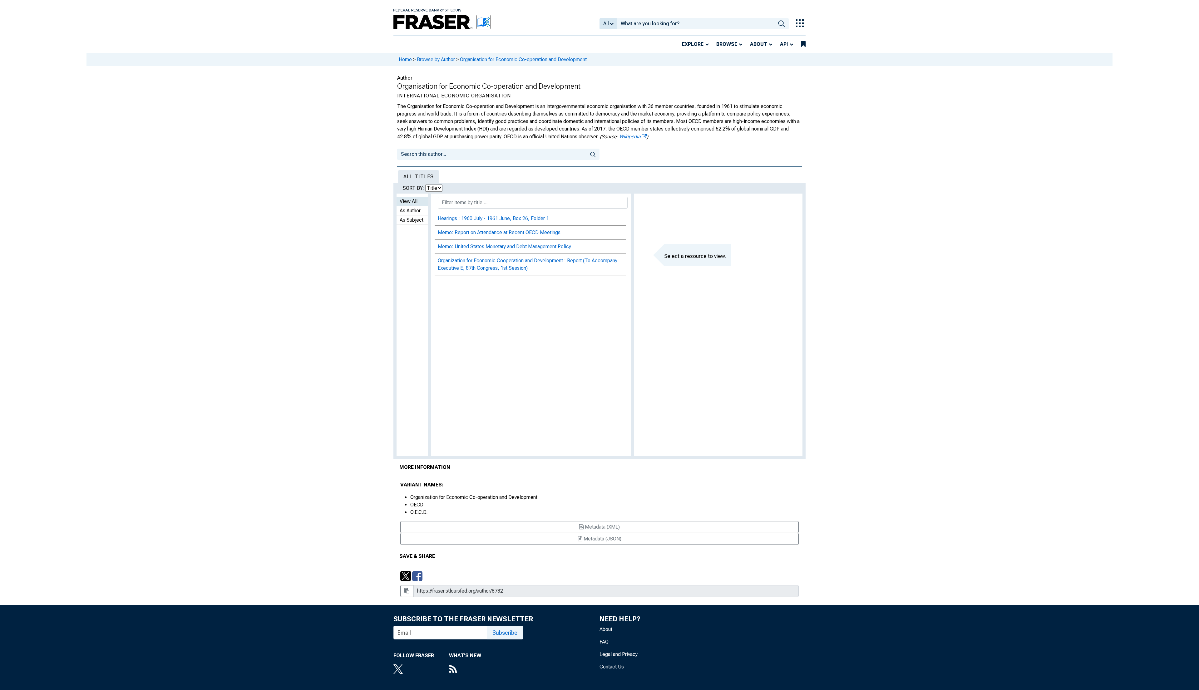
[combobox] (696, 23)
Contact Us (612, 667)
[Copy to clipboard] (406, 591)
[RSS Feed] (465, 669)
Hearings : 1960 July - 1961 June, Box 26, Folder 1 (493, 218)
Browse (726, 44)
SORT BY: (414, 188)
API (784, 44)
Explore (692, 44)
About (758, 44)
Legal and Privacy (619, 654)
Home (405, 59)
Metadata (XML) (602, 527)
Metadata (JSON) (601, 539)
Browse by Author (436, 59)
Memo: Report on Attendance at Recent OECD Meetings (499, 232)
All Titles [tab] (418, 177)
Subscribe (504, 632)
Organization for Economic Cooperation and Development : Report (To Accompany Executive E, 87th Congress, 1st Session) (527, 264)
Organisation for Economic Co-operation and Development (523, 59)
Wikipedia (630, 137)
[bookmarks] (803, 44)
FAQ (604, 642)
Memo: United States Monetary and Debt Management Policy (504, 246)
